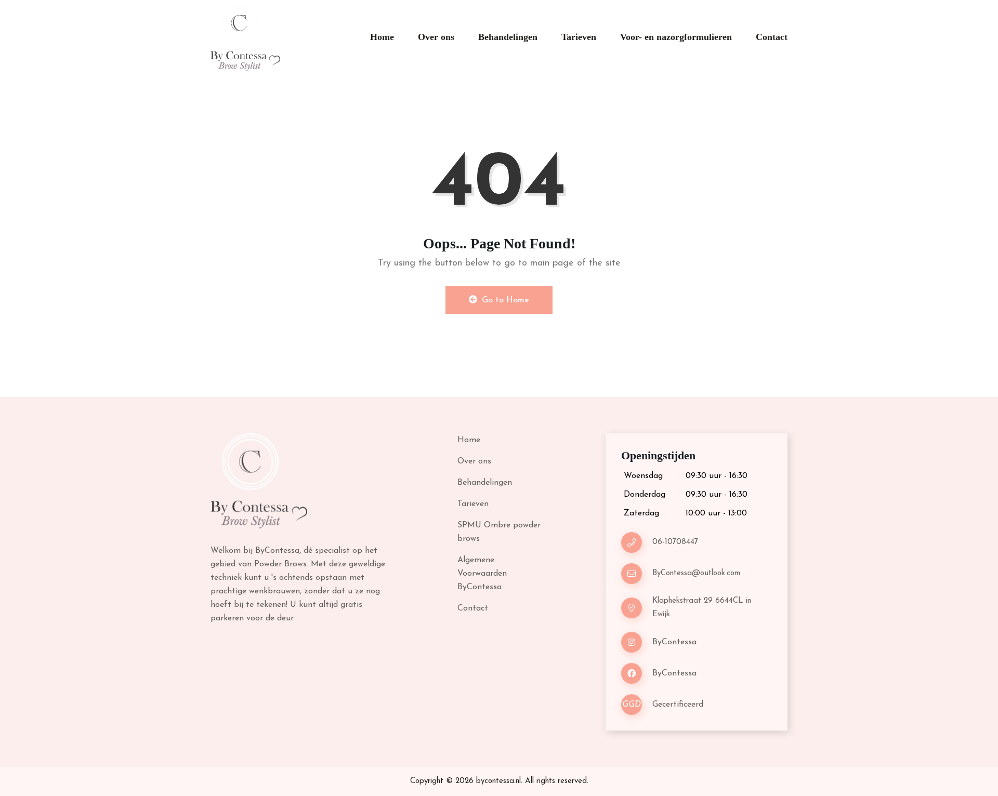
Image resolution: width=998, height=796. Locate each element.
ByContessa (674, 642)
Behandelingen (507, 37)
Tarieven (578, 37)
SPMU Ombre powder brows (499, 532)
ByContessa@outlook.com (696, 573)
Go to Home (504, 300)
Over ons (436, 37)
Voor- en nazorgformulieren (676, 37)
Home (382, 37)
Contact (771, 37)
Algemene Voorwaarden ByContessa (482, 573)
